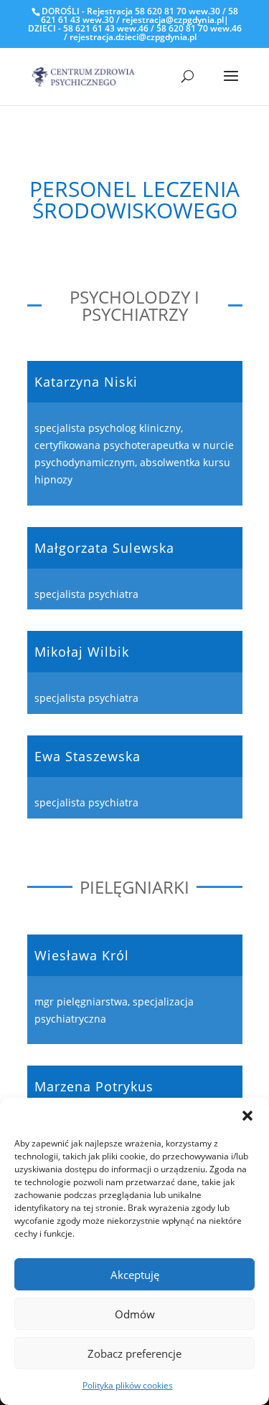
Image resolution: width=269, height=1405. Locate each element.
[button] (247, 1116)
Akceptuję (134, 1275)
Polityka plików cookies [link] (127, 1385)
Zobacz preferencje (134, 1353)
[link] (84, 75)
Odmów (135, 1314)
